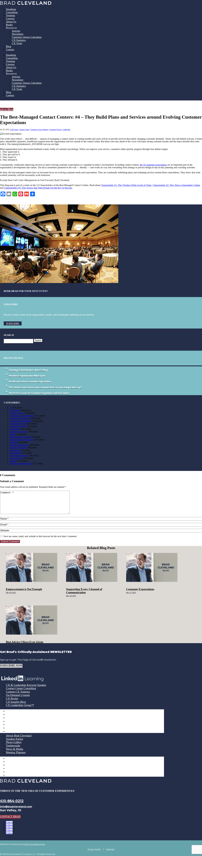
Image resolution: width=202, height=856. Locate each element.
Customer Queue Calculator (27, 37)
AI (11, 407)
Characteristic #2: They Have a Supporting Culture (176, 185)
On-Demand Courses (18, 695)
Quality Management (19, 445)
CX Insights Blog (16, 701)
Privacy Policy (94, 849)
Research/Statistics (18, 447)
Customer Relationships (21, 421)
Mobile (13, 434)
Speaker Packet (14, 738)
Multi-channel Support (20, 437)
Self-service (15, 450)
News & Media (14, 749)
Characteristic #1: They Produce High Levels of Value (126, 185)
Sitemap (110, 849)
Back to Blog (6, 109)
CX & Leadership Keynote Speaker (26, 685)
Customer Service (55, 130)
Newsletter (17, 33)
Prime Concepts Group (34, 844)
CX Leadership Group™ (20, 705)
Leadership (66, 130)
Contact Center (24, 130)
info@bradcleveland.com (16, 806)
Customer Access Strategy (39, 130)
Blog (8, 46)
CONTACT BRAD (10, 816)
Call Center (14, 130)
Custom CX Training (18, 691)
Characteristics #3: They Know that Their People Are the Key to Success (38, 188)
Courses (10, 18)
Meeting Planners (16, 752)
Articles (16, 30)
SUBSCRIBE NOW (11, 665)
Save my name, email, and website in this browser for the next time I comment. (40, 536)
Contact (10, 49)
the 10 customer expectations (153, 165)
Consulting (12, 12)
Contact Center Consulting (21, 688)
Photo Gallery (14, 742)
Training (10, 15)
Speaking (11, 9)
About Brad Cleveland (18, 735)
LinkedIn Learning (18, 431)
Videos (13, 461)
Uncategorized (16, 458)
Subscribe (12, 323)
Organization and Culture (21, 439)
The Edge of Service (19, 455)
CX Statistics (19, 40)
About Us (11, 21)
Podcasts (14, 442)
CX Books (12, 698)
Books (9, 24)
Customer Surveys (18, 426)
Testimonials (13, 745)
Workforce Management (21, 463)
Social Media (16, 453)
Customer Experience (20, 418)
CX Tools (17, 43)
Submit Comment (10, 541)
